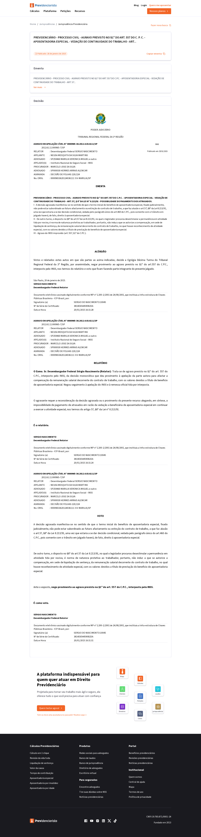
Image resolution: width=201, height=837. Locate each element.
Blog (136, 5)
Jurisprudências (47, 24)
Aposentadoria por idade (42, 788)
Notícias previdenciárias (91, 797)
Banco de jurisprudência (91, 763)
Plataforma (50, 11)
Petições (65, 11)
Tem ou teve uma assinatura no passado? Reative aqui (61, 714)
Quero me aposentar (160, 5)
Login (144, 5)
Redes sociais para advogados (94, 753)
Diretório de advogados (91, 768)
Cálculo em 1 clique (39, 753)
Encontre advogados (89, 787)
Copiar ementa (154, 53)
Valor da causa (37, 768)
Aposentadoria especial (41, 778)
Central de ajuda (137, 782)
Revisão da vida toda (40, 758)
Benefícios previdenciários (142, 753)
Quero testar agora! (49, 708)
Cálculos (34, 11)
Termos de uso (136, 792)
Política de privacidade (140, 797)
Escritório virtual (87, 773)
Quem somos (135, 777)
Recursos (80, 11)
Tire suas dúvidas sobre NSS (93, 792)
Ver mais (38, 87)
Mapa (131, 787)
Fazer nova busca (159, 25)
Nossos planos (157, 11)
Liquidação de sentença (41, 763)
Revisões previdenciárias (141, 758)
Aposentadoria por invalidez (44, 783)
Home (33, 24)
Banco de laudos (87, 758)
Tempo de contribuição (41, 773)
